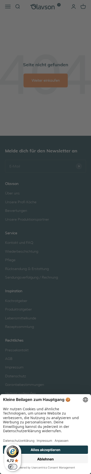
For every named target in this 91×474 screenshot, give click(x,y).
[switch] (12, 466)
